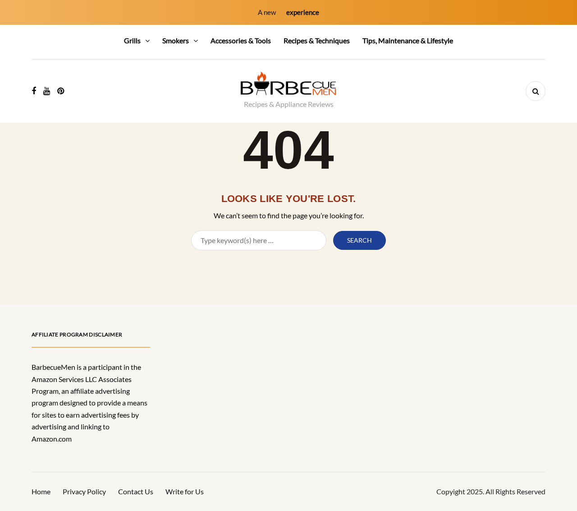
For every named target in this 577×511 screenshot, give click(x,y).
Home (41, 491)
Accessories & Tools (241, 40)
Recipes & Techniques (317, 40)
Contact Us (135, 491)
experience (302, 12)
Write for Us (184, 491)
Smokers (175, 40)
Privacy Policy (84, 491)
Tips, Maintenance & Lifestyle (407, 40)
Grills (132, 40)
